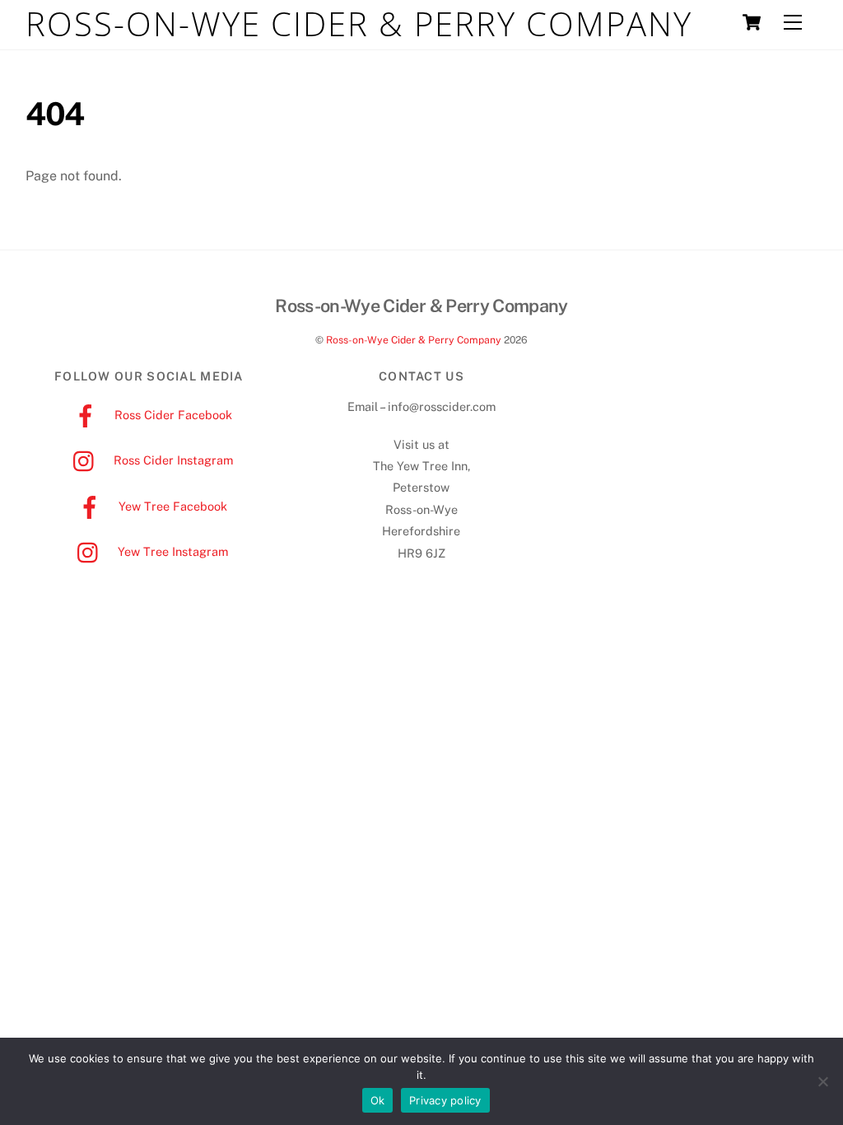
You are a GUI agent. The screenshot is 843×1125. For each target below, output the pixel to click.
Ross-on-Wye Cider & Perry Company (413, 340)
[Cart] (751, 22)
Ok (377, 1100)
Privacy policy (445, 1100)
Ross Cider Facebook (171, 415)
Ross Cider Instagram (171, 460)
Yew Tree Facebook (171, 506)
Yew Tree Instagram (171, 551)
